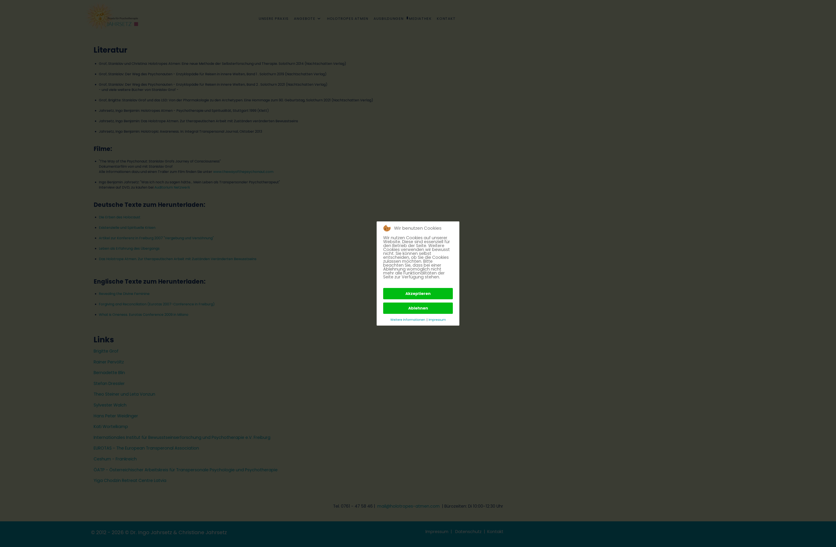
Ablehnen (418, 308)
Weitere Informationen (407, 320)
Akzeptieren (418, 293)
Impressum (437, 320)
